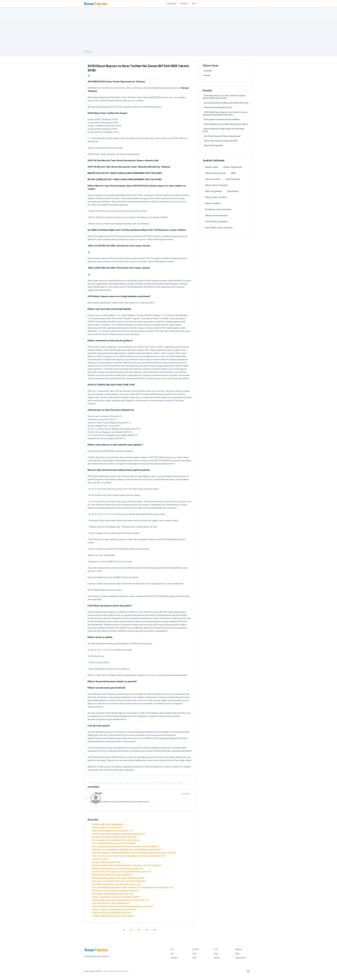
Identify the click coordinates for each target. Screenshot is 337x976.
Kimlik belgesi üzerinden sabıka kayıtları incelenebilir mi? (120, 900)
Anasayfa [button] (171, 3)
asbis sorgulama (213, 191)
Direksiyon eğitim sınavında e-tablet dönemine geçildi (118, 878)
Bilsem (238, 949)
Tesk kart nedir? (100, 859)
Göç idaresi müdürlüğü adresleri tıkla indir (112, 893)
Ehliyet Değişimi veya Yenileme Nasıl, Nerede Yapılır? (226, 124)
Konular (207, 75)
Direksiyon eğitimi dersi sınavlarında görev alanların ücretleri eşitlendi (126, 865)
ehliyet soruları (212, 179)
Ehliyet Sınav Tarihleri (216, 197)
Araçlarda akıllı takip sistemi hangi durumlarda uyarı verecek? (122, 906)
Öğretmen (240, 958)
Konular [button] (184, 3)
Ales (216, 953)
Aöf (172, 953)
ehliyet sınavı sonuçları (216, 215)
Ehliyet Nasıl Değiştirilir (213, 145)
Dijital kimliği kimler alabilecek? (107, 824)
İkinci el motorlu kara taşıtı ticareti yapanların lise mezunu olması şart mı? (128, 856)
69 (131, 930)
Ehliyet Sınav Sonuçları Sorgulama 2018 (220, 141)
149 (146, 930)
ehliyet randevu (213, 203)
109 (138, 930)
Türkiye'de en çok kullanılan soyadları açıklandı (115, 890)
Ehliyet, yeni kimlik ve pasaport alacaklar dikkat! (116, 897)
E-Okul (195, 949)
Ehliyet (87, 51)
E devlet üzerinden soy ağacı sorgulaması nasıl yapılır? (119, 834)
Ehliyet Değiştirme (232, 167)
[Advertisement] (168, 30)
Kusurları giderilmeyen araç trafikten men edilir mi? (117, 868)
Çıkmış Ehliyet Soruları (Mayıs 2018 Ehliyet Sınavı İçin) (226, 103)
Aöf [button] (194, 3)
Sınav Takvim (109, 971)
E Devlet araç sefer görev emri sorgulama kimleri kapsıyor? (121, 871)
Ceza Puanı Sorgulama (216, 221)
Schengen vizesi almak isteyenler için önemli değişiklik (119, 881)
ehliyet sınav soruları (215, 173)
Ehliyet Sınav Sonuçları (216, 185)
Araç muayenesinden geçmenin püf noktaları (114, 843)
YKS (194, 958)
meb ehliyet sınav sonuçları (219, 227)
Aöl (172, 949)
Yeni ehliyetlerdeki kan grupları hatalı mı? (112, 875)
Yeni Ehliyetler (233, 179)
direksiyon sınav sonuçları (218, 209)
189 (154, 930)
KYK (216, 949)
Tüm (126, 971)
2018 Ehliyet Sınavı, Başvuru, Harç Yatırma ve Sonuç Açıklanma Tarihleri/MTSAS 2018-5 (225, 113)
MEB (233, 173)
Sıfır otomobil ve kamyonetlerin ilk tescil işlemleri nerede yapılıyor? (125, 846)
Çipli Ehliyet (233, 191)
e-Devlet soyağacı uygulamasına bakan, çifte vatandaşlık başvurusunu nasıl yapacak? (134, 852)
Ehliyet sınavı (211, 167)
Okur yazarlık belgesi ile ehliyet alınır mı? (112, 830)
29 (124, 930)
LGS (194, 953)
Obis (237, 953)
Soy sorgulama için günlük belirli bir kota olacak (116, 840)
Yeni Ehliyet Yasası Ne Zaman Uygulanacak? (222, 136)
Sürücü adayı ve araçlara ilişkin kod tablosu (222, 119)
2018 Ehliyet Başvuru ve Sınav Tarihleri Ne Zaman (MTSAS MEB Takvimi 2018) (224, 97)
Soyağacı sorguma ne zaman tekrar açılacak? (114, 837)
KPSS (217, 958)
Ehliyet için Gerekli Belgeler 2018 (218, 107)
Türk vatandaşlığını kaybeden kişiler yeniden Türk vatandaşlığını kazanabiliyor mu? (132, 887)
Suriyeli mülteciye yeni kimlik (106, 862)
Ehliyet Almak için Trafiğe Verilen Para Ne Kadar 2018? (223, 130)
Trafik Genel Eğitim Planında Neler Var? (111, 912)
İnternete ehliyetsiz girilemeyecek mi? (111, 903)
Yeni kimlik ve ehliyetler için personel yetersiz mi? (116, 884)
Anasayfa (208, 71)
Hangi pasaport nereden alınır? (107, 827)
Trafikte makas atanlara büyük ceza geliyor (113, 916)
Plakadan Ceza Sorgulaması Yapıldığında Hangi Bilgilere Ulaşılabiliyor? (127, 849)
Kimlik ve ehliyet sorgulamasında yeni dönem (114, 909)
